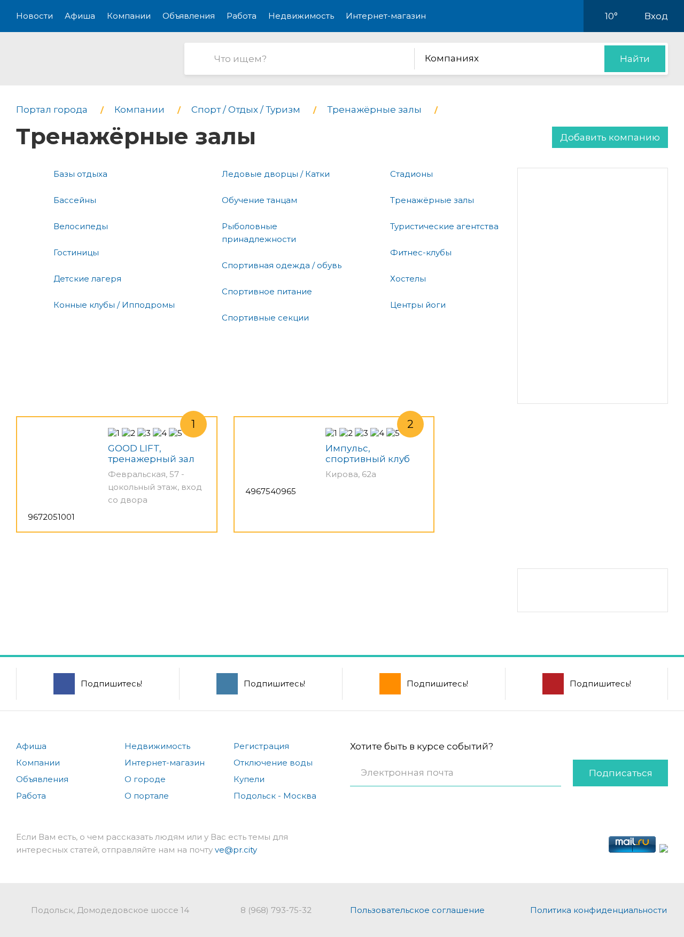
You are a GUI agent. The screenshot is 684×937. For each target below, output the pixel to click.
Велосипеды (80, 226)
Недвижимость (301, 16)
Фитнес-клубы (421, 252)
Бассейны (74, 200)
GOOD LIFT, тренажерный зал (151, 453)
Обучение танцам (259, 200)
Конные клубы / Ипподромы (114, 305)
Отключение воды (273, 763)
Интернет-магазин (386, 16)
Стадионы (411, 174)
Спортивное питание (267, 291)
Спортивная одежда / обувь (281, 265)
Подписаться (620, 773)
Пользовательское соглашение (417, 910)
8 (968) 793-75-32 (276, 910)
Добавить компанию (610, 137)
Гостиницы (76, 252)
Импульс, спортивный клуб (367, 453)
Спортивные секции (265, 318)
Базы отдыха (80, 174)
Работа (241, 16)
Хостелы (408, 279)
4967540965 (270, 491)
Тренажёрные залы (432, 200)
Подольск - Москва (275, 796)
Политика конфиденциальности (598, 910)
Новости (34, 16)
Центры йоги (418, 305)
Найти (635, 58)
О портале (147, 796)
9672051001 (51, 517)
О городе (145, 779)
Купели (249, 779)
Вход (656, 16)
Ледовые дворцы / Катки (276, 174)
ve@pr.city (236, 850)
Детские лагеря (87, 279)
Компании (129, 16)
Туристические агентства (444, 226)
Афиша (80, 16)
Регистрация (261, 746)
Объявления (188, 16)
